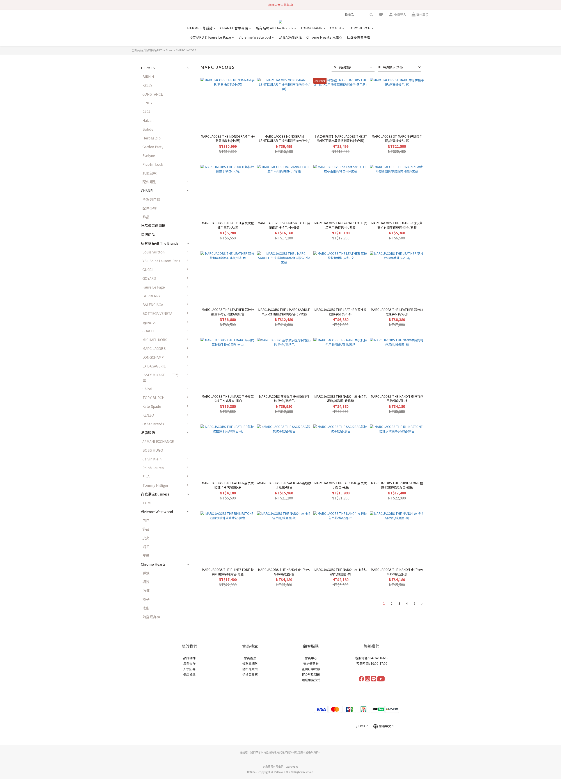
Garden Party (152, 146)
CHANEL (147, 190)
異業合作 (189, 663)
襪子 (145, 599)
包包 (145, 520)
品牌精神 (189, 658)
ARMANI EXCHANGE (158, 441)
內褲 (145, 590)
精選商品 (148, 234)
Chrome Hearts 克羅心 (324, 37)
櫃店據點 (189, 674)
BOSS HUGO (152, 450)
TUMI (146, 502)
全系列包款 (151, 199)
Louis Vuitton (153, 252)
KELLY (147, 85)
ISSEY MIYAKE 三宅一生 (162, 377)
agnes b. (149, 322)
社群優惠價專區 (359, 37)
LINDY (147, 102)
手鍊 (145, 573)
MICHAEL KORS (154, 339)
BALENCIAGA (152, 304)
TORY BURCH (360, 28)
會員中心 (311, 658)
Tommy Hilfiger (155, 485)
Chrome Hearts (153, 564)
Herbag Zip (151, 138)
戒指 (145, 608)
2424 (146, 111)
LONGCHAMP (312, 28)
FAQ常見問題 (311, 674)
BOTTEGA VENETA (157, 313)
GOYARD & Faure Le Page (210, 37)
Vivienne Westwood (255, 37)
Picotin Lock (152, 164)
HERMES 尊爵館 (200, 28)
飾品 (145, 216)
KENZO (148, 415)
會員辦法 (250, 658)
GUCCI (147, 269)
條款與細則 (250, 663)
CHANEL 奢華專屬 (234, 28)
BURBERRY (151, 295)
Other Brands (153, 423)
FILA (145, 476)
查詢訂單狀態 (311, 669)
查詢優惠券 (311, 663)
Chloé (147, 388)
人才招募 (189, 669)
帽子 (145, 546)
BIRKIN (148, 76)
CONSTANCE (152, 94)
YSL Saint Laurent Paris (161, 260)
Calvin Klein (152, 459)
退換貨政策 (250, 674)
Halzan (147, 120)
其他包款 (149, 173)
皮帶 (145, 555)
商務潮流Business (155, 494)
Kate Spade (151, 406)
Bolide (147, 129)
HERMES (148, 67)
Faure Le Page (153, 287)
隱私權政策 (250, 669)
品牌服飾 (148, 432)
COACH (335, 28)
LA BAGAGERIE (290, 37)
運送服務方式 (311, 680)
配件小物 (149, 208)
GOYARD (149, 278)
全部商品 (137, 50)
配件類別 (149, 181)
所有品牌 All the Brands (274, 28)
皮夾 (145, 537)
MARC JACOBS (187, 50)
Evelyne (148, 155)
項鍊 (145, 581)
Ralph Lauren (153, 467)
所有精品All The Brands (160, 50)
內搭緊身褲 (151, 616)
